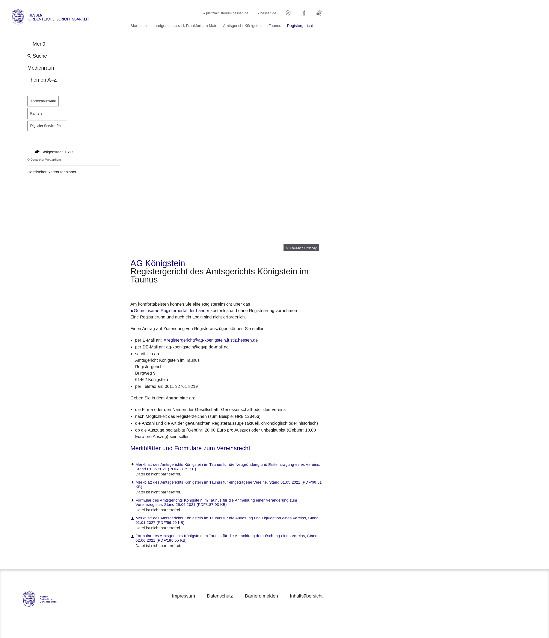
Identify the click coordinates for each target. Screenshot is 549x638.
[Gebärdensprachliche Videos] (303, 12)
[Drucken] (167, 291)
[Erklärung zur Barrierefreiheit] (319, 12)
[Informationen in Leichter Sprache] (288, 12)
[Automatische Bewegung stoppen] (29, 151)
